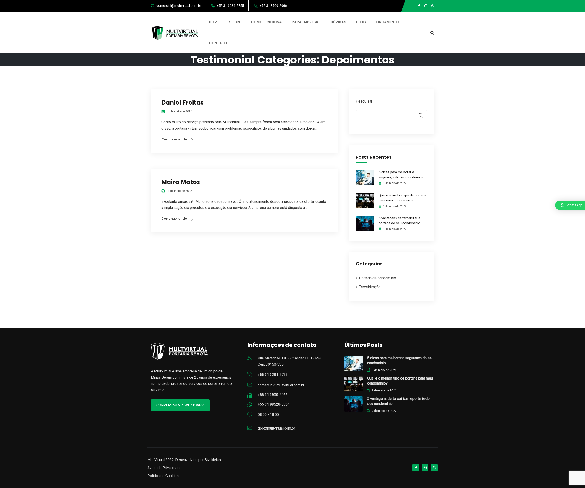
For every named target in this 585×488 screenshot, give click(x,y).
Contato (218, 43)
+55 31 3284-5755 (230, 6)
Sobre (235, 22)
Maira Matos (180, 182)
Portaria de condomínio (377, 278)
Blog (361, 22)
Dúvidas (338, 22)
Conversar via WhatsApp (180, 405)
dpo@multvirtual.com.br (276, 428)
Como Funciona (266, 22)
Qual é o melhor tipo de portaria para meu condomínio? (402, 197)
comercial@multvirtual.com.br (178, 6)
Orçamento (387, 22)
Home (214, 22)
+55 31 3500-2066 (273, 6)
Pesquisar (364, 101)
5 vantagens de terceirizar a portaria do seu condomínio (399, 220)
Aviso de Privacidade (164, 468)
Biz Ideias (213, 460)
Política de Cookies (163, 476)
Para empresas (306, 22)
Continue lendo (174, 139)
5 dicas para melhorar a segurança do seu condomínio (401, 174)
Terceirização (369, 287)
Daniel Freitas (182, 102)
